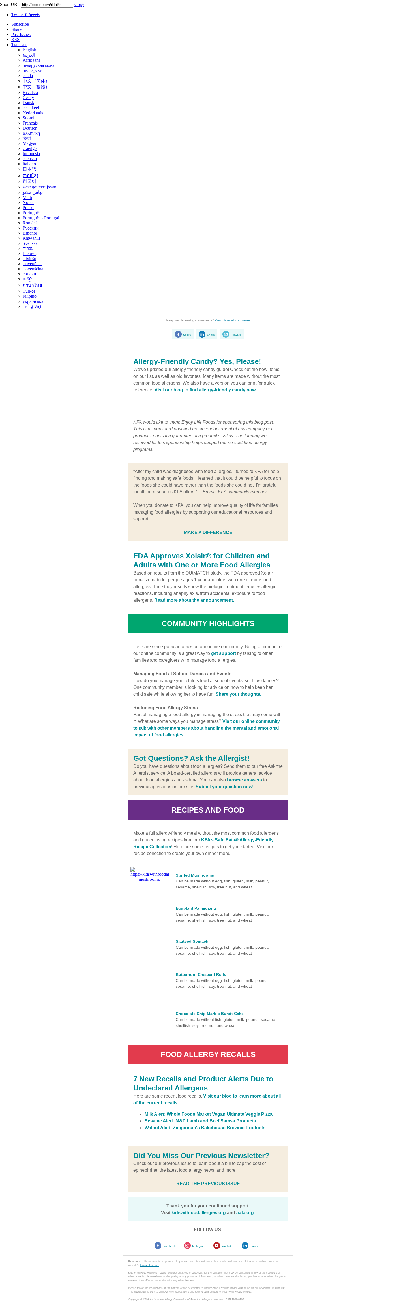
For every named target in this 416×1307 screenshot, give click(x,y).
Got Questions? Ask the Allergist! (191, 758)
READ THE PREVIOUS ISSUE (208, 1183)
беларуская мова (38, 65)
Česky (28, 97)
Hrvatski (30, 92)
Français (30, 123)
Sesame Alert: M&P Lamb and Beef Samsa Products (200, 1121)
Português (31, 212)
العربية (29, 55)
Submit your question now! (225, 786)
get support (223, 653)
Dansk (28, 102)
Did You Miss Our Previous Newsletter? (201, 1155)
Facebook (169, 1246)
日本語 (29, 169)
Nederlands (33, 112)
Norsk (28, 202)
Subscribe (20, 24)
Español (30, 233)
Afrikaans (31, 60)
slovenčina (32, 263)
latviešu (29, 258)
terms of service (149, 1265)
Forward (236, 334)
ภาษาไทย (32, 285)
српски (29, 273)
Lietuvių (30, 253)
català (28, 75)
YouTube (227, 1246)
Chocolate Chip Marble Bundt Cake (210, 1013)
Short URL (10, 4)
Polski (28, 207)
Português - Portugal (41, 217)
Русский (31, 228)
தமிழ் (27, 279)
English (29, 49)
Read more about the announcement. (194, 600)
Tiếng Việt (32, 306)
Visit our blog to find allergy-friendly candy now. (205, 389)
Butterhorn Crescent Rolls (201, 974)
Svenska (30, 243)
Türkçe (29, 291)
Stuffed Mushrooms (195, 875)
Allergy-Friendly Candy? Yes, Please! (197, 361)
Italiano (29, 163)
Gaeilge (30, 148)
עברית (28, 248)
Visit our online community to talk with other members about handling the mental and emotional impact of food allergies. (206, 728)
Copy (79, 4)
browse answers (244, 779)
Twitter (25, 14)
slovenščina (33, 268)
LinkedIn (255, 1246)
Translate (19, 44)
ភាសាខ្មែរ (30, 175)
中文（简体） (36, 80)
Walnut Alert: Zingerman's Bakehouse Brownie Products (205, 1127)
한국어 (29, 181)
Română (30, 222)
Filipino (30, 296)
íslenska (30, 158)
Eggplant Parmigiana (196, 908)
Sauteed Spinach (192, 941)
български (32, 70)
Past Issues (21, 34)
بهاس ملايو (33, 192)
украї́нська (33, 301)
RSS (15, 39)
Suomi (28, 117)
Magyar (30, 143)
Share (16, 29)
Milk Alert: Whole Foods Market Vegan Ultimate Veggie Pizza (209, 1114)
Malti (27, 197)
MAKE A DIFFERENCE (208, 532)
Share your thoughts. (238, 694)
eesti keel (31, 107)
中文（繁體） (36, 86)
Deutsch (30, 128)
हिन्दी (27, 138)
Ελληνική (31, 133)
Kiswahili (31, 238)
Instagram (198, 1246)
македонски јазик (39, 187)
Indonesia (31, 153)
